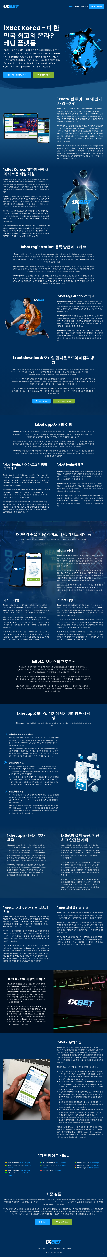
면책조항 (57, 1249)
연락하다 (68, 1249)
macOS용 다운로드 (64, 401)
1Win (77, 6)
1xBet (71, 6)
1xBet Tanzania (61, 1163)
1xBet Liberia (58, 1170)
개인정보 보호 (40, 1249)
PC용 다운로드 (42, 401)
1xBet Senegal (94, 1163)
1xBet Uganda (94, 1168)
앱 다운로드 (98, 6)
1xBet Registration (17, 75)
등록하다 (84, 6)
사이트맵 (49, 1249)
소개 (62, 1249)
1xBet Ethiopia (25, 1163)
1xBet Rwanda (25, 1170)
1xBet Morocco (95, 1165)
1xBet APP (45, 75)
